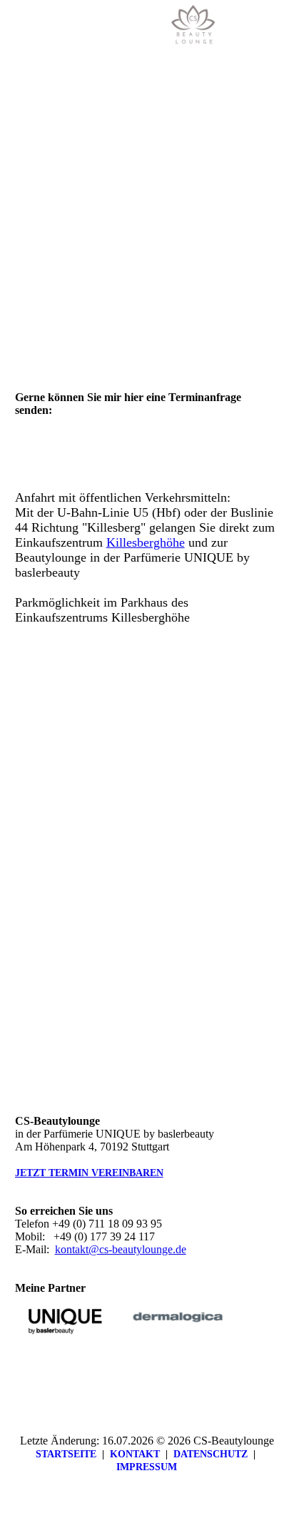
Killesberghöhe (145, 542)
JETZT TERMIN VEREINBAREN (89, 1173)
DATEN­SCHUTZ (210, 1454)
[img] (194, 25)
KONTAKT (135, 1454)
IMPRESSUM (146, 1467)
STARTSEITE (66, 1454)
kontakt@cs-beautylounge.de (120, 1249)
